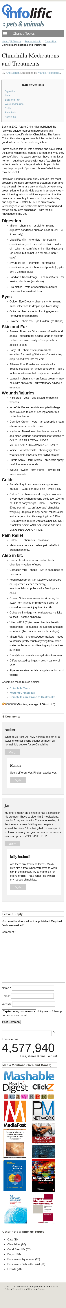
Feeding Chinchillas (22, 692)
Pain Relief (11, 112)
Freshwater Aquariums (20, 1259)
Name (6, 987)
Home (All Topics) (11, 41)
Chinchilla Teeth (20, 688)
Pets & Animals (33, 41)
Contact (41, 1289)
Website (7, 1004)
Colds (8, 108)
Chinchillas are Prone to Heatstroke (32, 697)
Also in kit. (10, 116)
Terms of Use (18, 1289)
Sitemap (31, 1289)
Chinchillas (50, 41)
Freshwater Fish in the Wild (23, 1264)
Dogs (10, 1254)
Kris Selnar (12, 72)
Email (6, 996)
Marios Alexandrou (49, 72)
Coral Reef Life (16, 1249)
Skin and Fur (12, 99)
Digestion (10, 91)
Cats (10, 1239)
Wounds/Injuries (14, 103)
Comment (9, 931)
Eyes (7, 95)
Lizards (11, 1269)
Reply (12, 752)
